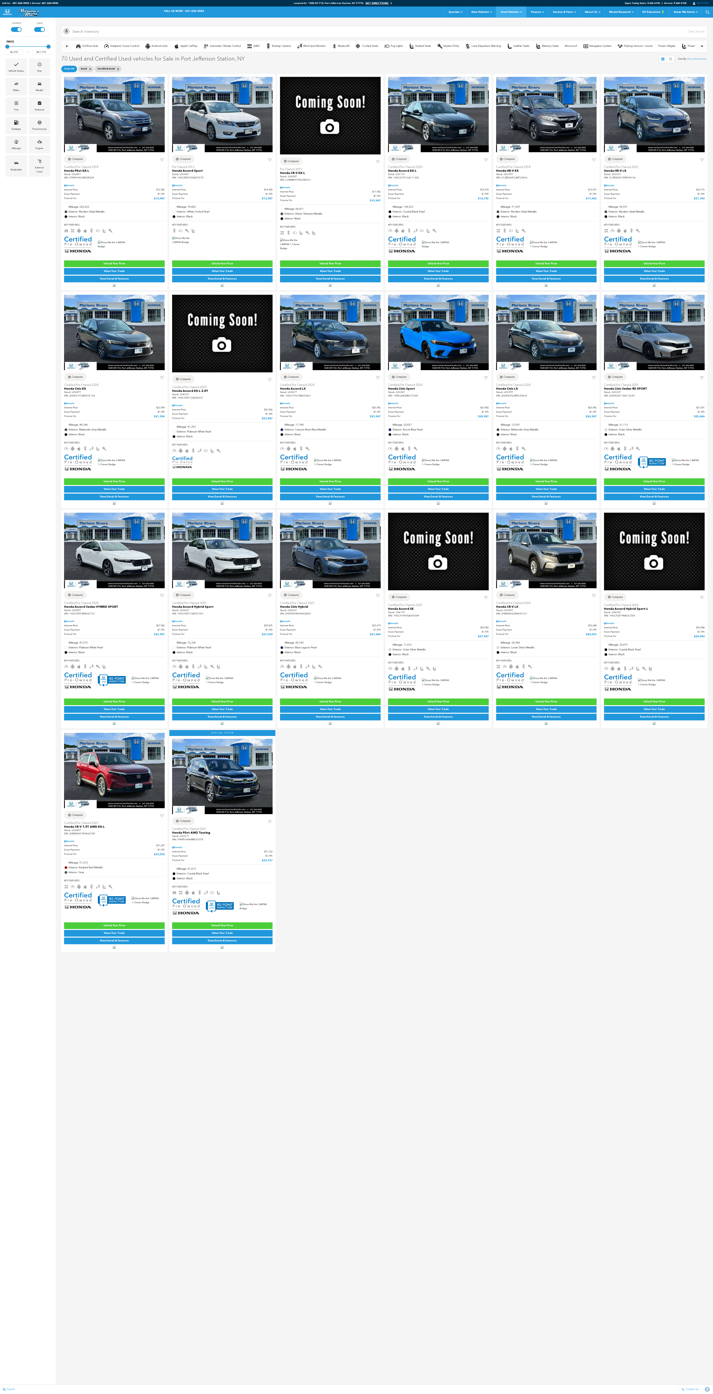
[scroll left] (67, 46)
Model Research (620, 12)
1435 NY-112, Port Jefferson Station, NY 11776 (335, 3)
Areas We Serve (684, 12)
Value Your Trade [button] (114, 271)
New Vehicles (480, 12)
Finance (536, 12)
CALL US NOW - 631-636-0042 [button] (184, 11)
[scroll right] (701, 46)
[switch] (16, 26)
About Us (591, 12)
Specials (454, 12)
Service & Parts (563, 12)
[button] (707, 12)
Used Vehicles (510, 12)
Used (39, 23)
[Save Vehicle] (162, 159)
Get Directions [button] (377, 3)
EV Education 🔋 (653, 12)
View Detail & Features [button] (114, 279)
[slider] (7, 46)
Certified (16, 23)
